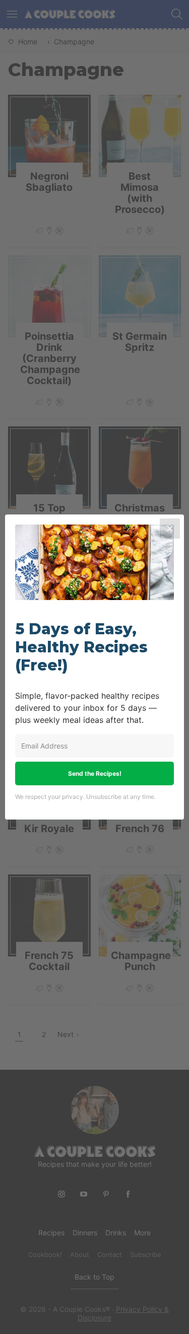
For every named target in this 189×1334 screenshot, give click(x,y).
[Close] (170, 528)
